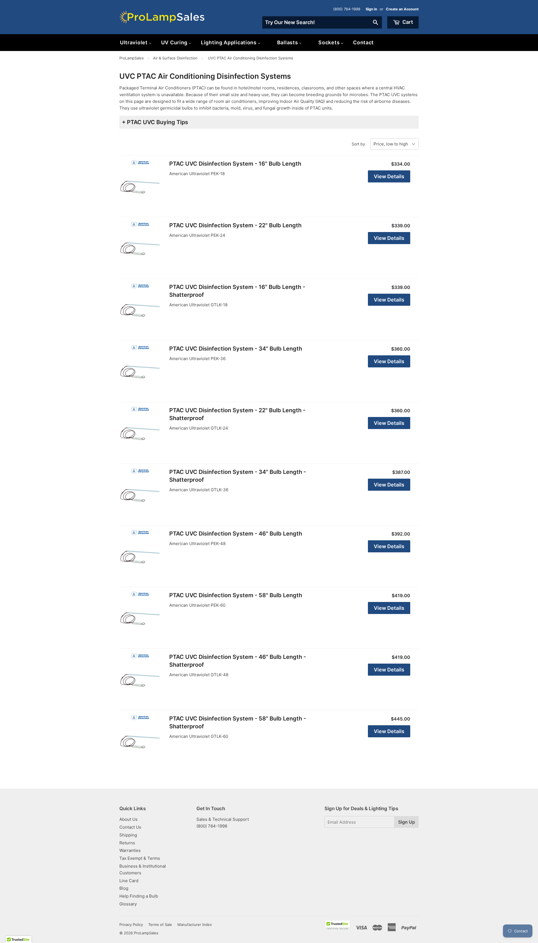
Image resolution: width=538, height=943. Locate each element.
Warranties (130, 850)
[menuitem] (135, 42)
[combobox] (322, 22)
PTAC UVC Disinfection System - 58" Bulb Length (235, 595)
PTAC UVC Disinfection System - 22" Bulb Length (235, 225)
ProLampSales (131, 58)
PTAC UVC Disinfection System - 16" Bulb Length (235, 163)
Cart (407, 22)
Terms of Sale (160, 924)
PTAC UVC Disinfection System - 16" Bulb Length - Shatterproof (237, 291)
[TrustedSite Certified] (337, 925)
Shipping (128, 835)
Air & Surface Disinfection (175, 58)
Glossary (128, 904)
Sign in (371, 9)
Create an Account (402, 9)
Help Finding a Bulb (138, 896)
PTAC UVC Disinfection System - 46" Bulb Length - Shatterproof (237, 661)
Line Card (128, 880)
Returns (127, 842)
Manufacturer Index (194, 924)
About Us (128, 819)
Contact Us (130, 827)
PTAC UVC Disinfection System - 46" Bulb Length (235, 533)
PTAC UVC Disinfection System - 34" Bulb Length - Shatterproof (237, 476)
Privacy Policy (131, 924)
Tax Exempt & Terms (139, 858)
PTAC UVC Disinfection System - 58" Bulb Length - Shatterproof (237, 722)
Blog (123, 888)
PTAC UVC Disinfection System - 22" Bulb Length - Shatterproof (237, 414)
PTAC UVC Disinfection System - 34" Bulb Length (235, 348)
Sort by (358, 144)
